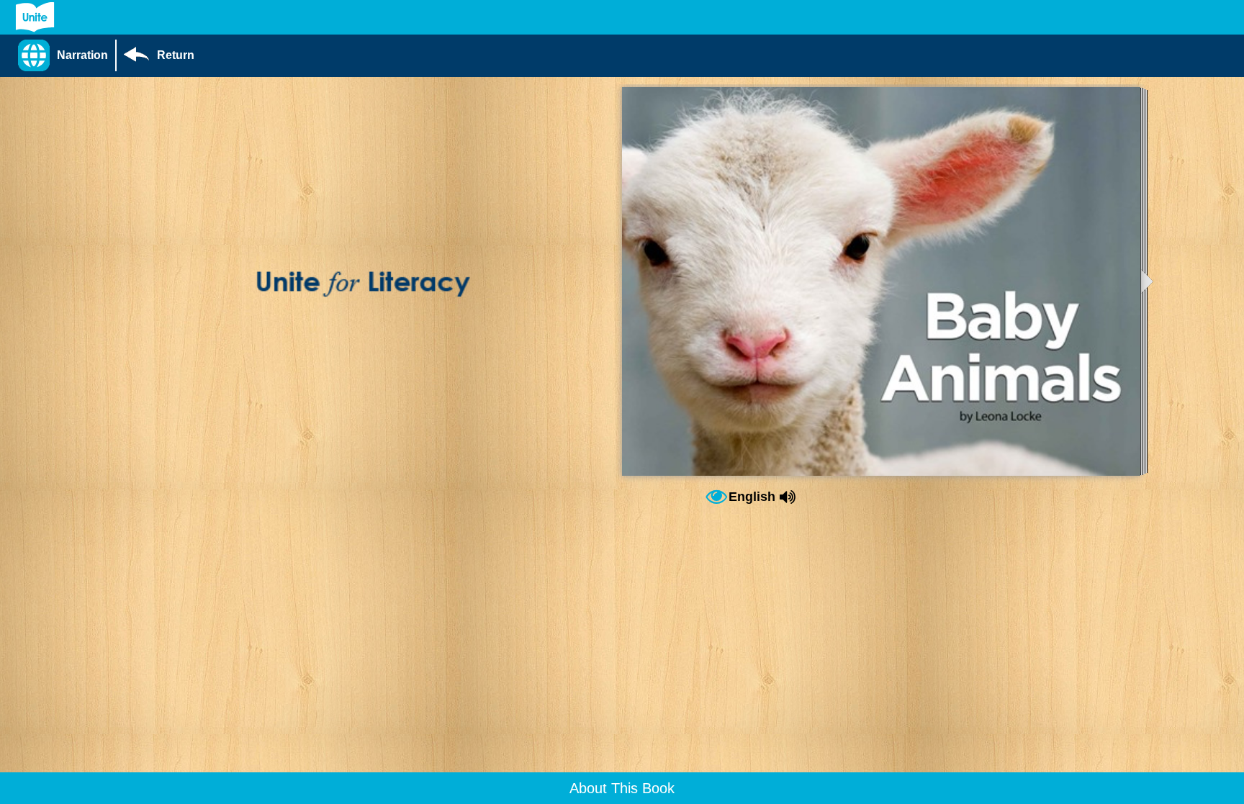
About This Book (622, 788)
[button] (66, 55)
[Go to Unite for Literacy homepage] (35, 17)
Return (175, 55)
